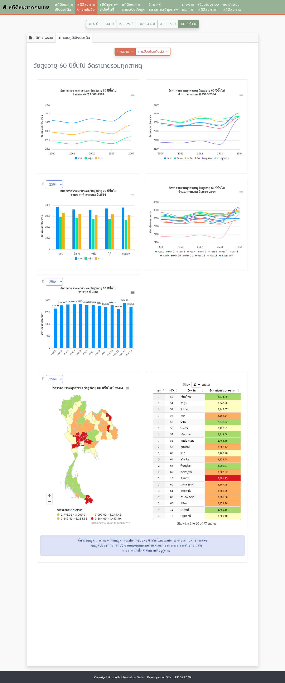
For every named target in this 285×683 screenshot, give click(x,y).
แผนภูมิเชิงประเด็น (76, 37)
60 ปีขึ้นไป (188, 24)
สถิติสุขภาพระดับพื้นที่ (109, 7)
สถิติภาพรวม (42, 37)
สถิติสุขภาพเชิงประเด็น (64, 7)
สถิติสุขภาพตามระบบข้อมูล (133, 7)
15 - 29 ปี (126, 24)
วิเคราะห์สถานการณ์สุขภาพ (163, 7)
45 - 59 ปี (168, 24)
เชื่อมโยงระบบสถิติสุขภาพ (208, 7)
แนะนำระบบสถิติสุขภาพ (232, 7)
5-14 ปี (108, 24)
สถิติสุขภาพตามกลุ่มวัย (86, 7)
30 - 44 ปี (147, 24)
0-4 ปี (93, 24)
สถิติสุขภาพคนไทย (28, 7)
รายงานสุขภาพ (188, 7)
